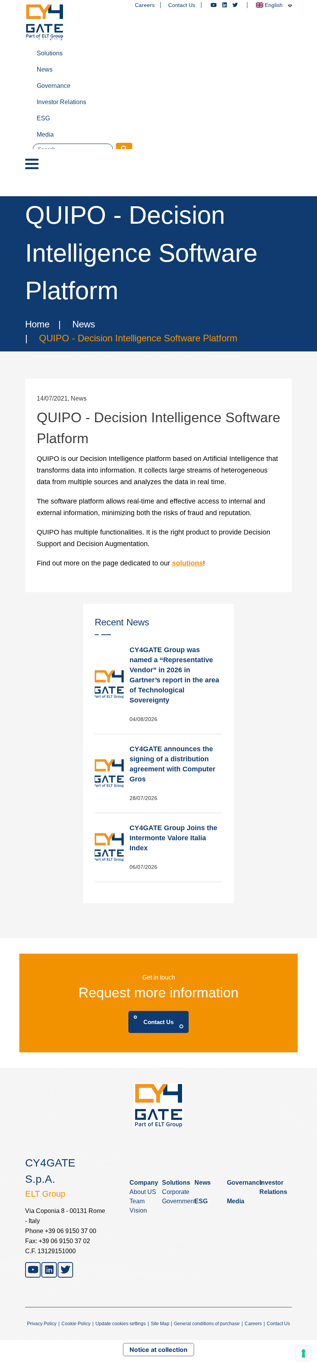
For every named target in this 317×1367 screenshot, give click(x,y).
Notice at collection (158, 1349)
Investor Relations (61, 102)
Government (179, 1201)
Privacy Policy (41, 1323)
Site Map (160, 1323)
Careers (145, 5)
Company (50, 37)
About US (143, 1192)
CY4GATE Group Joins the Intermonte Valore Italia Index (173, 838)
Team (137, 1201)
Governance (53, 85)
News (45, 69)
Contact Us (181, 5)
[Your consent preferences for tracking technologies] (303, 1353)
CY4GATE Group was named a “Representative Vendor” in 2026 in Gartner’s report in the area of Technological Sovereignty (174, 675)
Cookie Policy (75, 1323)
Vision (138, 1210)
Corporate (175, 1192)
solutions (187, 563)
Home (37, 324)
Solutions (50, 53)
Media (45, 134)
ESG (43, 118)
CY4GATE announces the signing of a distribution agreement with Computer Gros (172, 764)
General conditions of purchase (207, 1323)
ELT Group (45, 1194)
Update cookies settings (120, 1323)
